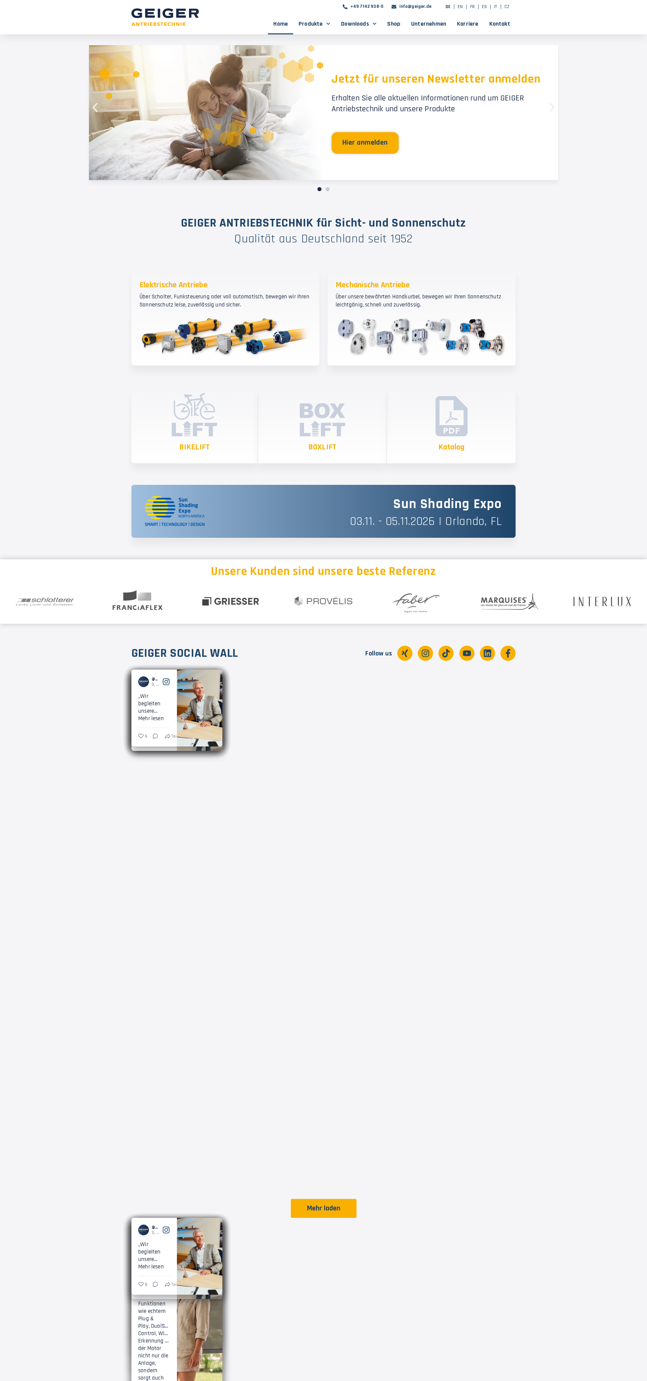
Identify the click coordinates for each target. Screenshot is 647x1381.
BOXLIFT (322, 447)
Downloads (355, 24)
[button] (95, 107)
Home (280, 24)
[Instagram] (425, 653)
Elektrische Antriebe (174, 285)
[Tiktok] (446, 653)
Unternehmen (428, 24)
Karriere (467, 24)
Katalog (451, 447)
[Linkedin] (487, 653)
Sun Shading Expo (447, 504)
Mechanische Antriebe (373, 285)
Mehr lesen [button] (149, 715)
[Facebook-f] (508, 653)
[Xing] (404, 653)
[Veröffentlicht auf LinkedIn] (213, 680)
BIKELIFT (194, 447)
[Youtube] (466, 653)
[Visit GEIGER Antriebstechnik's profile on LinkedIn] (143, 680)
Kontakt (499, 24)
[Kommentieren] (249, 937)
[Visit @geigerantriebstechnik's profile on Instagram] (241, 680)
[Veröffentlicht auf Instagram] (311, 680)
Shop (393, 24)
